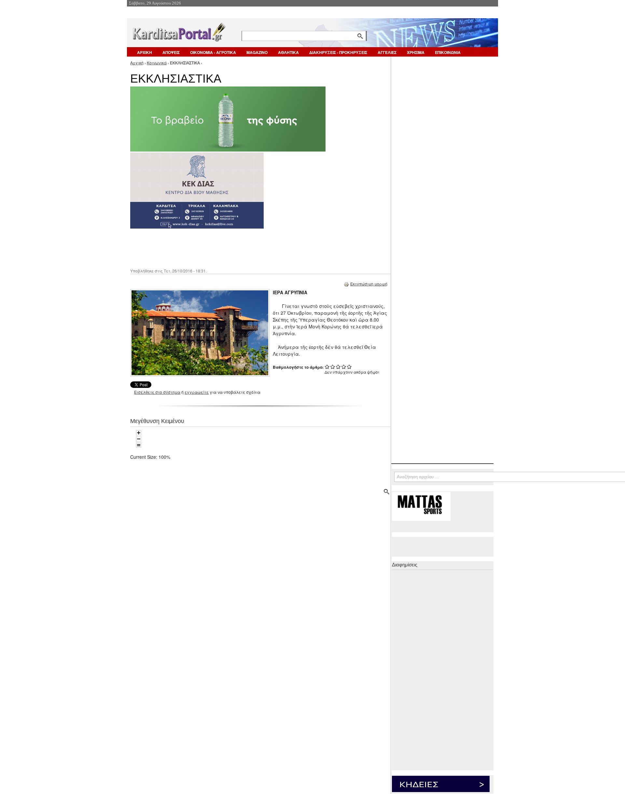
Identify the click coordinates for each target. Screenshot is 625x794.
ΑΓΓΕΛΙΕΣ (387, 52)
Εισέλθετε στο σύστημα (157, 392)
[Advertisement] (245, 248)
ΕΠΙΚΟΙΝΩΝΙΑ (448, 52)
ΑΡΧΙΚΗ (144, 52)
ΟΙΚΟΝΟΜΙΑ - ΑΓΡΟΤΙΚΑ (213, 52)
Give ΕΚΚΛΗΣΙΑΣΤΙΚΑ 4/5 (344, 366)
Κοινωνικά (157, 62)
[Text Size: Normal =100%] (138, 445)
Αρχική (137, 62)
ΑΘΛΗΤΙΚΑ (288, 52)
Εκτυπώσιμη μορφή (368, 283)
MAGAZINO (257, 52)
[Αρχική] (178, 30)
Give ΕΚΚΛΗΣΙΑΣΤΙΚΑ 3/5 (338, 366)
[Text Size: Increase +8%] (138, 432)
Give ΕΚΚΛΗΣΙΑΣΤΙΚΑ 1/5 (327, 366)
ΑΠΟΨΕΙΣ (171, 52)
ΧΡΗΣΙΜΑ (415, 52)
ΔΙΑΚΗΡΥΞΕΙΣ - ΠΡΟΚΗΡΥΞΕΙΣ (338, 52)
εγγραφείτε (197, 392)
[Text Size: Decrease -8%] (138, 439)
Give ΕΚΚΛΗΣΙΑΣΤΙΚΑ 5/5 (349, 366)
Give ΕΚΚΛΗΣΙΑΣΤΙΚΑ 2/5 (333, 366)
